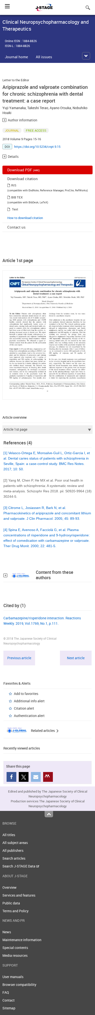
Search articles (13, 858)
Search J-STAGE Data (19, 866)
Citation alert (24, 708)
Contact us (16, 227)
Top (49, 814)
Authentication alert (29, 715)
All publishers (12, 850)
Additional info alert (29, 701)
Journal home (16, 56)
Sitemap (8, 1008)
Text (15, 209)
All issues (44, 56)
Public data (11, 903)
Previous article (19, 658)
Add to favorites (26, 693)
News (6, 932)
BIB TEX (17, 197)
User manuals (12, 976)
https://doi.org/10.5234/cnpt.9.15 (37, 146)
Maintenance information (21, 939)
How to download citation (25, 218)
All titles (8, 834)
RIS (13, 185)
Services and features (18, 895)
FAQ (5, 992)
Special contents (15, 947)
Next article (76, 658)
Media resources (15, 955)
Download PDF (23, 169)
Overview (9, 887)
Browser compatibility (19, 984)
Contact (8, 1000)
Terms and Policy (15, 911)
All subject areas (15, 842)
